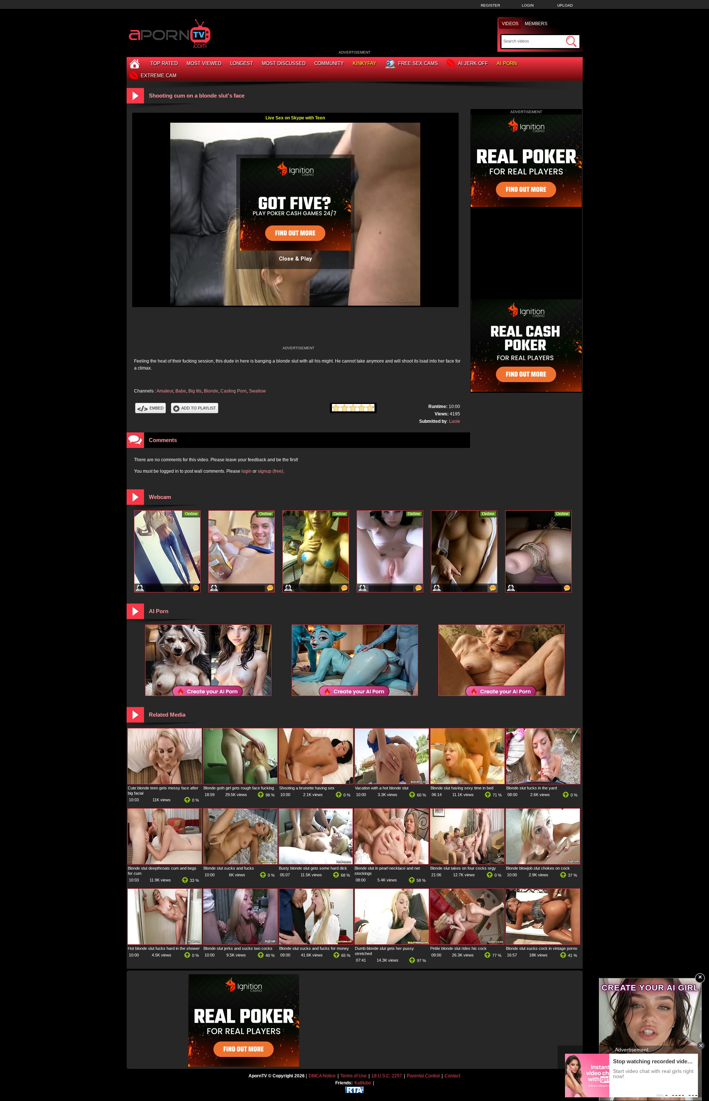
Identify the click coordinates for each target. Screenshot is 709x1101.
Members (536, 23)
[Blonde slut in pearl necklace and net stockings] (391, 862)
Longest (241, 63)
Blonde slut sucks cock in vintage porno (541, 948)
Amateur (165, 391)
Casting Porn (233, 391)
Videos (510, 23)
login (246, 471)
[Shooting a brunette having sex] (316, 782)
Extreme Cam (159, 75)
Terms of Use (353, 1075)
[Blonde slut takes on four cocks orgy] (467, 862)
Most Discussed (283, 63)
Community (329, 63)
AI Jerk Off (473, 63)
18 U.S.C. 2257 (386, 1075)
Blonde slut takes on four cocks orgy (463, 868)
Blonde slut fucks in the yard (531, 788)
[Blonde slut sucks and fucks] (240, 862)
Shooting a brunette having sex (307, 788)
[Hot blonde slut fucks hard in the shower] (165, 942)
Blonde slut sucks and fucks (228, 868)
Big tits (195, 391)
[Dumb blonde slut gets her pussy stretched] (392, 942)
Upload (565, 5)
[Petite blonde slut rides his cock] (467, 942)
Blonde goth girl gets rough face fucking (238, 788)
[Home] (135, 63)
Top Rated (164, 63)
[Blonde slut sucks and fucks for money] (316, 942)
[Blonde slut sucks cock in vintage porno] (543, 942)
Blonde (211, 391)
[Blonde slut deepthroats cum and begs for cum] (165, 862)
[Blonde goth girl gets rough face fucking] (240, 782)
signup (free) (270, 471)
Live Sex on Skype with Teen (295, 117)
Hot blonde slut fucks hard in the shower (164, 948)
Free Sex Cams (418, 63)
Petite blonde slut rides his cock (458, 948)
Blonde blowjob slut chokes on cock (538, 868)
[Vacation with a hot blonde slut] (392, 782)
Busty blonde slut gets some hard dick (313, 868)
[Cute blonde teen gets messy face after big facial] (165, 782)
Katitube (362, 1082)
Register (490, 5)
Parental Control (423, 1075)
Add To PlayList (198, 408)
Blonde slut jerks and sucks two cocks (238, 948)
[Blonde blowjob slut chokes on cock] (543, 862)
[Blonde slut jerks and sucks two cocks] (240, 942)
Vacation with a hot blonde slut (381, 788)
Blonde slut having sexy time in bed (462, 788)
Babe (180, 391)
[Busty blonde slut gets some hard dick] (316, 862)
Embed (157, 408)
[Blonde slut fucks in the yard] (543, 782)
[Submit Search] (571, 41)
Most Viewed (203, 63)
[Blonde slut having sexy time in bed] (467, 782)
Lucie (454, 421)
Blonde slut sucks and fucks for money (314, 948)
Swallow (257, 391)
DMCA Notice (322, 1075)
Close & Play (295, 258)
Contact (452, 1075)
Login (528, 5)
